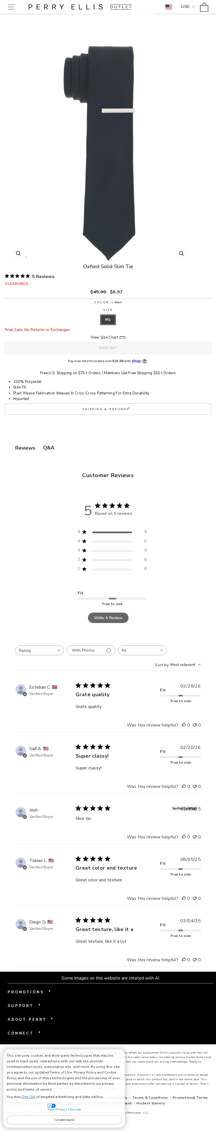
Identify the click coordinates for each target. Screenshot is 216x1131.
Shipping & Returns (106, 408)
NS (108, 319)
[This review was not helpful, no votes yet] (195, 725)
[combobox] (39, 650)
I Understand (64, 1120)
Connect (24, 1033)
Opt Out (28, 1097)
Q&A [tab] (48, 447)
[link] (205, 7)
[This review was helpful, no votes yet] (184, 725)
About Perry (30, 1019)
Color (108, 302)
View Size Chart (104, 337)
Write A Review (108, 617)
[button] (12, 7)
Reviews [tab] (25, 448)
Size (108, 310)
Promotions (29, 992)
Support (24, 1005)
